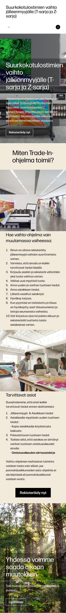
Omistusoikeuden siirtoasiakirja (33, 452)
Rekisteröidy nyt (19, 132)
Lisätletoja (16, 602)
